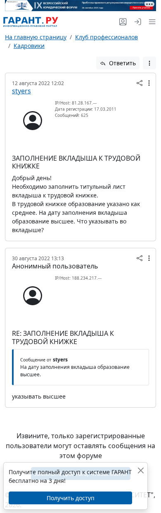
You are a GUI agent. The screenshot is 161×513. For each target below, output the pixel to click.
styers (21, 90)
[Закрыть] (140, 470)
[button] (150, 21)
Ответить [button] (121, 63)
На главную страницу (35, 37)
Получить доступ (71, 498)
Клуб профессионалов (106, 37)
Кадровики (29, 46)
